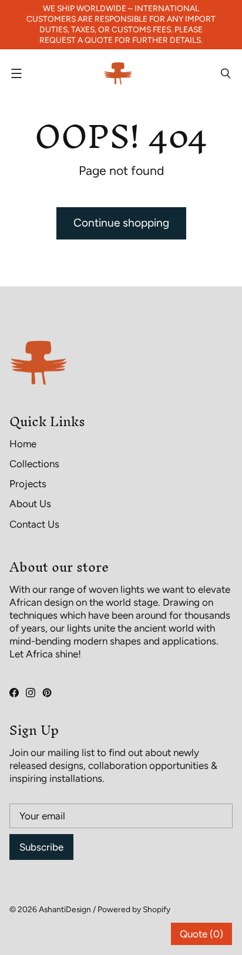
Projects (27, 484)
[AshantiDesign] (118, 73)
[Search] (225, 73)
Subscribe (41, 847)
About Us (30, 503)
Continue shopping (121, 223)
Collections (34, 464)
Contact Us (34, 524)
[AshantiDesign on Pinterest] (47, 692)
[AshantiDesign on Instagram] (30, 692)
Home (22, 444)
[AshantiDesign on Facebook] (14, 692)
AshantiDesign (65, 909)
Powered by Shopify (134, 909)
